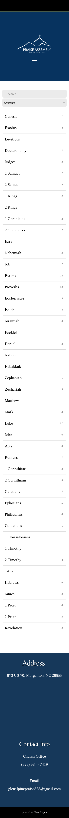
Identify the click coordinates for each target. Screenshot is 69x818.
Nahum (10, 355)
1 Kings (11, 196)
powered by (34, 812)
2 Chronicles (15, 230)
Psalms (10, 276)
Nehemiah (13, 253)
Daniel (10, 344)
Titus (9, 571)
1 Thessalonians (17, 537)
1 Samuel (12, 173)
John (8, 435)
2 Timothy (13, 560)
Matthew (12, 401)
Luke (9, 423)
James (9, 594)
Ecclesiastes (14, 298)
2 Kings (11, 207)
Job (7, 264)
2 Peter (10, 617)
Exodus (11, 128)
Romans (11, 457)
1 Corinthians (15, 469)
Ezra (8, 241)
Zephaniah (13, 378)
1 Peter (10, 605)
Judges (10, 162)
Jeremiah (12, 321)
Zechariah (13, 389)
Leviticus (12, 139)
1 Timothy (13, 548)
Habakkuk (13, 366)
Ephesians (13, 503)
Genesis (11, 116)
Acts (8, 446)
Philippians (14, 514)
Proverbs (12, 287)
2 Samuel (12, 184)
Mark (9, 412)
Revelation (13, 628)
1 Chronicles (15, 219)
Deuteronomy (16, 150)
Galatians (12, 491)
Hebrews (12, 582)
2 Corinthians (15, 480)
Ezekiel (11, 332)
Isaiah (9, 310)
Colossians (13, 525)
